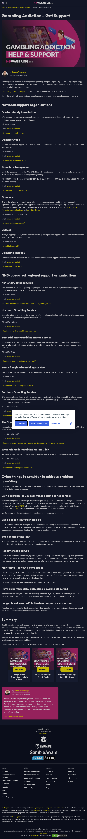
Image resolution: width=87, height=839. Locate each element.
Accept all (21, 423)
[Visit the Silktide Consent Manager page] (70, 423)
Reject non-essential (39, 423)
